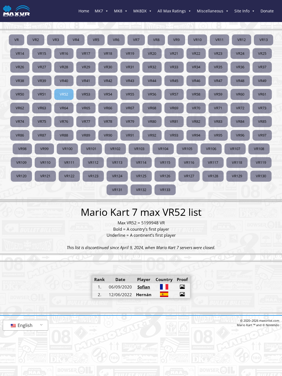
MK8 (118, 10)
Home (83, 10)
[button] (64, 94)
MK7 (99, 10)
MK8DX (140, 10)
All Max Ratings (172, 10)
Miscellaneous (210, 10)
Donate (267, 10)
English (24, 325)
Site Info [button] (242, 10)
